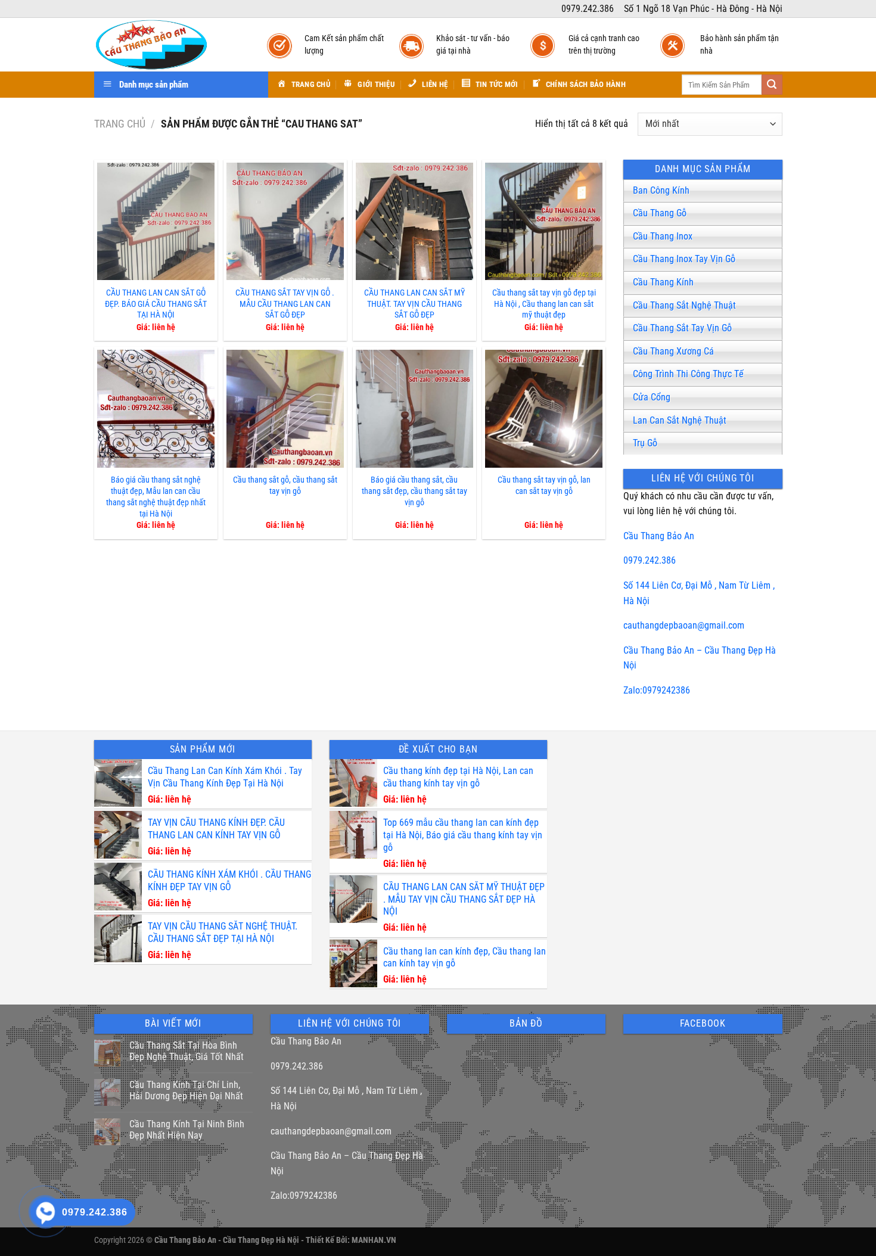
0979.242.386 (649, 560)
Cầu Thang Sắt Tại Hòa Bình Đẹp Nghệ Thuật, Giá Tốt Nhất (186, 1051)
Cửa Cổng (651, 397)
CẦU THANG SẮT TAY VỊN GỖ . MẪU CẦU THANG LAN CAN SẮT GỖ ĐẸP (284, 304)
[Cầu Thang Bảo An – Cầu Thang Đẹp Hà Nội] (168, 44)
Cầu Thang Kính (663, 282)
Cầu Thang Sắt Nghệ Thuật (684, 305)
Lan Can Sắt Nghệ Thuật (679, 420)
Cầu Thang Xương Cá (673, 351)
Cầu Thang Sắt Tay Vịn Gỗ (682, 328)
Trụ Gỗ (645, 443)
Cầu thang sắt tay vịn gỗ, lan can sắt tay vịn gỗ (544, 485)
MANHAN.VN (374, 1240)
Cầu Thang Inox (662, 236)
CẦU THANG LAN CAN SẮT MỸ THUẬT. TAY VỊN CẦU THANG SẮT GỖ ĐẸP (414, 304)
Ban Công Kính (661, 190)
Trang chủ (119, 123)
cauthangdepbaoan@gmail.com (683, 625)
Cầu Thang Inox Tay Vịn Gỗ (684, 259)
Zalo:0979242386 (656, 690)
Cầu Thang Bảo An (658, 536)
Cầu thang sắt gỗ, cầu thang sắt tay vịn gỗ (285, 485)
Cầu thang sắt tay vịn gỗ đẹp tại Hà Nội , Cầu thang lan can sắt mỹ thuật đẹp (544, 304)
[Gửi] (772, 84)
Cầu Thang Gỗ (659, 213)
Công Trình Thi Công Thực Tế (688, 374)
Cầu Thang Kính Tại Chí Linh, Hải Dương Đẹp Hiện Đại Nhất (186, 1090)
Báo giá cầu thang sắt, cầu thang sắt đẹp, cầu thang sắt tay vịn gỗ (414, 491)
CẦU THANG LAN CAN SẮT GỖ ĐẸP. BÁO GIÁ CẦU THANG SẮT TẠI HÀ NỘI (156, 304)
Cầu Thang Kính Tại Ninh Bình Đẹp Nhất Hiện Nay (186, 1129)
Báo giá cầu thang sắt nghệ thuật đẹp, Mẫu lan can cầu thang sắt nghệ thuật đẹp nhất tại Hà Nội (156, 496)
